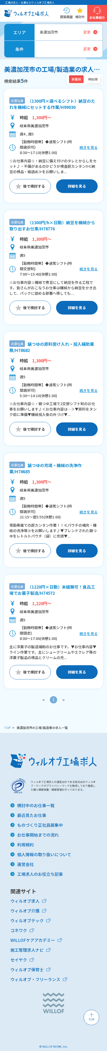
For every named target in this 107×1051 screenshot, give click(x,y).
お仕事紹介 (97, 17)
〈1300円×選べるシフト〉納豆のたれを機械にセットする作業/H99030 (52, 104)
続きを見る (88, 147)
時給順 (93, 79)
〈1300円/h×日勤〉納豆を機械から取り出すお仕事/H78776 (52, 225)
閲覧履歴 (66, 16)
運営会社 (25, 864)
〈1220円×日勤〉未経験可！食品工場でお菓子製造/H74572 (52, 590)
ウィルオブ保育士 (27, 969)
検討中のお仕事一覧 (36, 805)
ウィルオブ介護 (24, 911)
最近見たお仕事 (31, 815)
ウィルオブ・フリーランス (35, 979)
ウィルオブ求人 (24, 901)
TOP (7, 727)
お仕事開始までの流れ (38, 835)
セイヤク (18, 960)
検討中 (80, 16)
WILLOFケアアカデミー (32, 940)
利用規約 (25, 844)
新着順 (76, 79)
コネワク (18, 930)
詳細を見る (77, 186)
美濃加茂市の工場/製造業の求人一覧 (42, 727)
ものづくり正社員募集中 (40, 825)
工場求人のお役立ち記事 (40, 874)
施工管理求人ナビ (27, 950)
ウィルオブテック (27, 920)
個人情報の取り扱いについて (44, 854)
